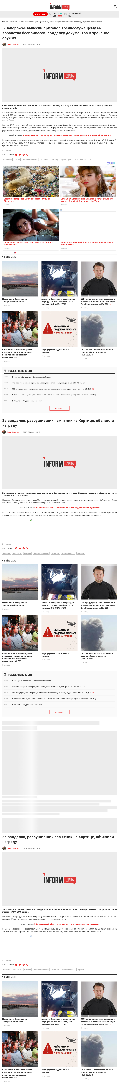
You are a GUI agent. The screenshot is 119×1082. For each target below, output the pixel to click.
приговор (54, 159)
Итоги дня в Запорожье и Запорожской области (14, 300)
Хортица (80, 553)
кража (17, 159)
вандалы (6, 553)
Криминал (13, 22)
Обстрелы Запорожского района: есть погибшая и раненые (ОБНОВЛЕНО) (97, 352)
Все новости (59, 408)
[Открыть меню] (3, 7)
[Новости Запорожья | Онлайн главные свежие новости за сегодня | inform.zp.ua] (59, 7)
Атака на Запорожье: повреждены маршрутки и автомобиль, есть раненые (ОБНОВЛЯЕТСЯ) (58, 301)
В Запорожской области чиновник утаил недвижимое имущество (66, 507)
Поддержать (40, 14)
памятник (55, 553)
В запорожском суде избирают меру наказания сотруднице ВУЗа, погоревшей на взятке (67, 135)
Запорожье (7, 159)
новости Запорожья (30, 159)
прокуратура (66, 159)
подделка (44, 159)
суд (90, 159)
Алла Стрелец (13, 44)
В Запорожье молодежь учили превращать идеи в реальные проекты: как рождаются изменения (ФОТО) (17, 353)
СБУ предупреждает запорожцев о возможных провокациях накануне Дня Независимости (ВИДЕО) (98, 301)
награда (27, 553)
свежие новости (80, 159)
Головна (5, 22)
